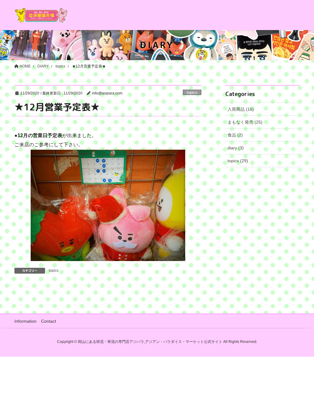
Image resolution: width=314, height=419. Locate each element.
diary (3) (236, 147)
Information (25, 321)
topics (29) (238, 160)
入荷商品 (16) (241, 109)
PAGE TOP (301, 401)
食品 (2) (235, 135)
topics (192, 92)
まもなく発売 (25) (245, 122)
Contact (48, 321)
